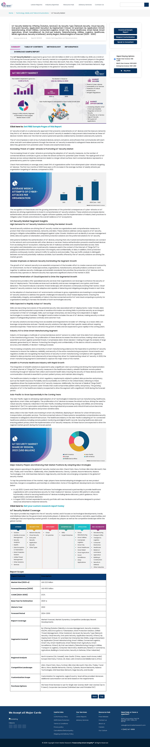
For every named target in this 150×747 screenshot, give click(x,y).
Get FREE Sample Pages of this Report (43, 126)
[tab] (15, 46)
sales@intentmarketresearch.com (133, 725)
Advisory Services (85, 5)
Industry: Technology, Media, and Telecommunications (61, 38)
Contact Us (99, 5)
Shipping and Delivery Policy (63, 734)
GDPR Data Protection (61, 720)
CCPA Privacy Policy (61, 716)
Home (11, 13)
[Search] (146, 5)
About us (102, 723)
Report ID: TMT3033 (36, 38)
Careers (101, 727)
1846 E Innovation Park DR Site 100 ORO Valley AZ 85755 (130, 720)
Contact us (103, 720)
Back (95, 696)
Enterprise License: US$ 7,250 (126, 66)
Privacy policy (58, 727)
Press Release (103, 716)
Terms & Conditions (61, 723)
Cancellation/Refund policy (63, 730)
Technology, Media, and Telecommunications (32, 13)
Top (101, 696)
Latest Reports (36, 5)
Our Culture (103, 730)
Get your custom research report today (44, 506)
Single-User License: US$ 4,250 (124, 60)
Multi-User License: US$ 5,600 (126, 63)
